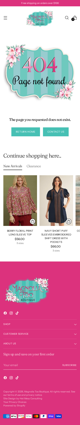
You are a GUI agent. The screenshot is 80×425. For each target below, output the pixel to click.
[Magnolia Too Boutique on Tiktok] (17, 313)
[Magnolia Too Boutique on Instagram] (11, 313)
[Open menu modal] (5, 17)
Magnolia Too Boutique (36, 391)
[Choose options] (32, 221)
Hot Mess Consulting (31, 398)
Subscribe (69, 365)
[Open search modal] (67, 17)
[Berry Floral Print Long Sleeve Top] (20, 200)
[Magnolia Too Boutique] (40, 17)
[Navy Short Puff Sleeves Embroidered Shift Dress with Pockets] (56, 200)
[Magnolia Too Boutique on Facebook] (5, 313)
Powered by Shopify (14, 405)
